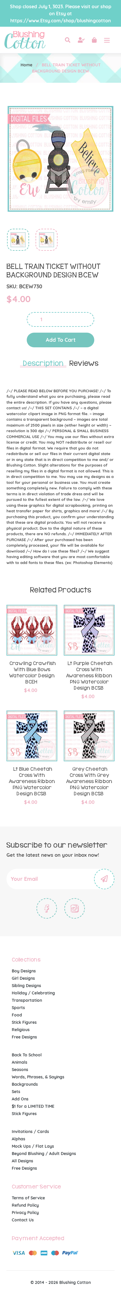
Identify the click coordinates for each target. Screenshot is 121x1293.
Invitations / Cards (30, 1131)
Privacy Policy (25, 1212)
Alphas (18, 1139)
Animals (19, 1062)
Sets (16, 1091)
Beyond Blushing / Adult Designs (44, 1153)
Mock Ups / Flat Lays (33, 1146)
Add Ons (20, 1099)
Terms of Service (28, 1198)
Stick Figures (24, 1022)
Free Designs (24, 1037)
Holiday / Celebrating (33, 993)
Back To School (27, 1055)
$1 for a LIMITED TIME (33, 1106)
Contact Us (23, 1220)
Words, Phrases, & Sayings (38, 1077)
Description (43, 363)
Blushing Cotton (75, 1282)
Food (17, 1015)
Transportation (27, 1000)
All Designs (22, 1161)
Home (26, 65)
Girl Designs (23, 978)
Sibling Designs (26, 985)
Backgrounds (25, 1084)
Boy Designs (24, 971)
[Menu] (107, 40)
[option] (15, 241)
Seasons (20, 1069)
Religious (21, 1029)
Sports (18, 1007)
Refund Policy (25, 1205)
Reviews (83, 363)
